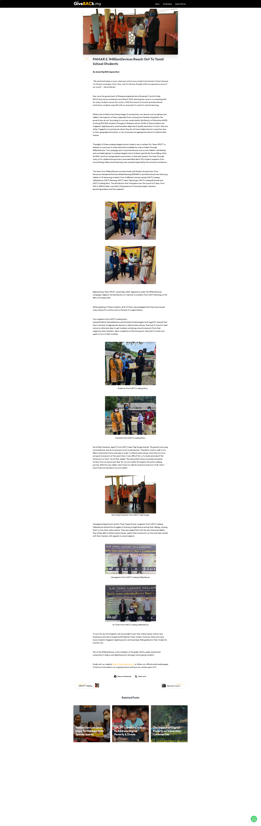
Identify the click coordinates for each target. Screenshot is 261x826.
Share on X (142, 676)
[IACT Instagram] (157, 815)
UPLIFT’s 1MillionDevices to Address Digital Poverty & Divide (129, 731)
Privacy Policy (117, 776)
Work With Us (157, 780)
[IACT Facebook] (153, 815)
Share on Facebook (124, 676)
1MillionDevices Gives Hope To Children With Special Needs (89, 731)
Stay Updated (156, 776)
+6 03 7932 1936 (86, 799)
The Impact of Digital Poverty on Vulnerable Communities (167, 731)
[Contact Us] (254, 819)
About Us (115, 772)
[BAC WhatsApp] (160, 815)
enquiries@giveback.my (88, 804)
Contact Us (156, 772)
